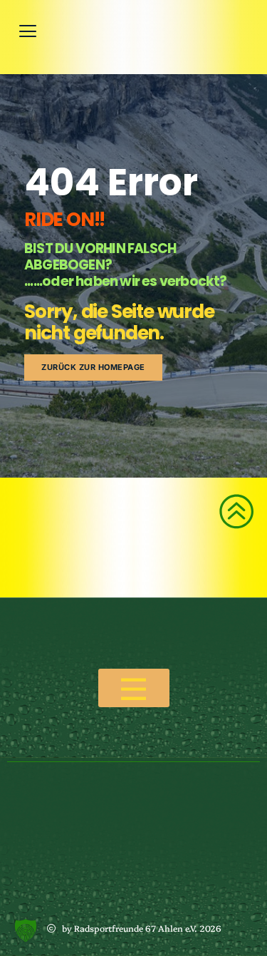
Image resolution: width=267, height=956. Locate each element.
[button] (25, 930)
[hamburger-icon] (133, 688)
